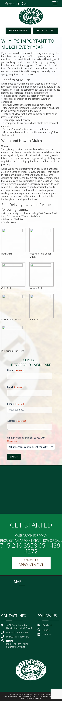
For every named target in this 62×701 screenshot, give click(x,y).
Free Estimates (18, 30)
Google (46, 629)
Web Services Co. (35, 698)
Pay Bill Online (45, 30)
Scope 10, (34, 696)
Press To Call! (17, 3)
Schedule (31, 562)
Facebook (47, 625)
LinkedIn (46, 634)
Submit (14, 456)
